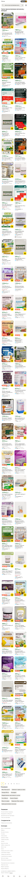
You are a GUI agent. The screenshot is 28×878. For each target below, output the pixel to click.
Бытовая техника (5, 832)
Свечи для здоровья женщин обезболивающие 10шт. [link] (7, 83)
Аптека (2, 841)
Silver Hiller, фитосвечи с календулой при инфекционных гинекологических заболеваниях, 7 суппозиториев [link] (20, 259)
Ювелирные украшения (6, 860)
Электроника (4, 835)
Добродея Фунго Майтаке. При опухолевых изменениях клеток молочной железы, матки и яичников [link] (20, 340)
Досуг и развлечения (5, 828)
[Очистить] (22, 5)
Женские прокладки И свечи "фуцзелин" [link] (20, 774)
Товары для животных (6, 854)
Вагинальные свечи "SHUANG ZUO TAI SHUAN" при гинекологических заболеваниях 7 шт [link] (19, 32)
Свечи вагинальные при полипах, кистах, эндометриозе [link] (20, 58)
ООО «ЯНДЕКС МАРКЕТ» (10, 871)
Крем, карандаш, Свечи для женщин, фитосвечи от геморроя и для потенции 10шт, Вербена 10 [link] (7, 546)
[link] (5, 790)
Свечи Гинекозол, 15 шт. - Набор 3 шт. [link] (20, 134)
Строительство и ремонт (6, 856)
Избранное (14, 876)
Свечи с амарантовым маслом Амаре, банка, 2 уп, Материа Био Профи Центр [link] (20, 444)
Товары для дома (5, 839)
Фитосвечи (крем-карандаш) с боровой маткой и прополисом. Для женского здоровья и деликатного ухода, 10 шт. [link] (7, 315)
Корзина (19, 876)
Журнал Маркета (5, 868)
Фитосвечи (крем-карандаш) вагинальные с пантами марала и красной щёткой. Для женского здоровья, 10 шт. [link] (7, 340)
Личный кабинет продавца (7, 811)
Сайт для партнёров (5, 817)
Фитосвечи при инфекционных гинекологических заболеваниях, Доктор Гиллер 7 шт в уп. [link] (7, 134)
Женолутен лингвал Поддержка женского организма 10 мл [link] (19, 521)
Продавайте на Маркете (6, 813)
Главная (3, 876)
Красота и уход (4, 843)
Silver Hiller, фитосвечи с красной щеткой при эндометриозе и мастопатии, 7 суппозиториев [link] (7, 205)
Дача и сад (3, 847)
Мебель (2, 830)
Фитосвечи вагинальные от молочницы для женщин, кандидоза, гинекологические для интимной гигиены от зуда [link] (20, 391)
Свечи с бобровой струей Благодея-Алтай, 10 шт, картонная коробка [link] (20, 366)
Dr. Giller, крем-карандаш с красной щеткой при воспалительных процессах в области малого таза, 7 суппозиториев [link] (7, 701)
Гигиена (3, 833)
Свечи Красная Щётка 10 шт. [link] (7, 626)
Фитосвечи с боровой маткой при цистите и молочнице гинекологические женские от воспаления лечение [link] (7, 418)
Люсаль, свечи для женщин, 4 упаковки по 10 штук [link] (7, 392)
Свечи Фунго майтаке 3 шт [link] (20, 495)
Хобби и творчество (5, 845)
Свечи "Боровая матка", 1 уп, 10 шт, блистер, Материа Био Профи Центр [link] (20, 315)
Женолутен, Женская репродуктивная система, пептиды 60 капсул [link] (19, 546)
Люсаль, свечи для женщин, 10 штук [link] (6, 600)
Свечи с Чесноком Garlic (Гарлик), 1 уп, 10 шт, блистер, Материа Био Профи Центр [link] (20, 750)
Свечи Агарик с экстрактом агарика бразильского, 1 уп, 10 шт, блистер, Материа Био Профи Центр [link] (20, 701)
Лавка (8, 876)
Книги (2, 848)
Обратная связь (4, 864)
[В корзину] (12, 27)
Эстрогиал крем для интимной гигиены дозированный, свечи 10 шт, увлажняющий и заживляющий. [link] (7, 676)
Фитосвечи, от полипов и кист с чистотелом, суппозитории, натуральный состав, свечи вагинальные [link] (7, 158)
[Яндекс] (11, 873)
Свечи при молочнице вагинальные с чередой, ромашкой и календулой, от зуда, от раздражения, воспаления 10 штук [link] (20, 83)
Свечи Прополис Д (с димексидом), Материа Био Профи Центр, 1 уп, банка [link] (7, 470)
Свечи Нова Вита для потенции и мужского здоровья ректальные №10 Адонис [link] (6, 232)
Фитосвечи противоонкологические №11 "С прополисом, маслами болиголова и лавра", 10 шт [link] (7, 750)
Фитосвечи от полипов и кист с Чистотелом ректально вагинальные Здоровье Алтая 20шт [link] (7, 495)
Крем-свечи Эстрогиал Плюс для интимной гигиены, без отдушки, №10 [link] (20, 470)
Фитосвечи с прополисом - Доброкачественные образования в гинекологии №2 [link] (19, 572)
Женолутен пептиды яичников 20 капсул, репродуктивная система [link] (19, 287)
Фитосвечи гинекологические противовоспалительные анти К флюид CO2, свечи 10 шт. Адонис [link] (7, 260)
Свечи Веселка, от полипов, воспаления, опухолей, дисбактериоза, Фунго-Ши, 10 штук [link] (7, 287)
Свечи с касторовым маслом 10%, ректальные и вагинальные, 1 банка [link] (20, 626)
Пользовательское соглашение (7, 863)
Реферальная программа (6, 822)
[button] (26, 5)
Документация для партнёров (7, 815)
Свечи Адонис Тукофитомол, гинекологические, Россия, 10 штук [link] (6, 58)
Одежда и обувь (4, 837)
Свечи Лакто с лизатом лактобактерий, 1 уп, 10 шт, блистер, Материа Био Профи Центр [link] (20, 676)
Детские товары (4, 858)
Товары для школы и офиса (7, 850)
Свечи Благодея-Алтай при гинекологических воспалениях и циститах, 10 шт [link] (7, 33)
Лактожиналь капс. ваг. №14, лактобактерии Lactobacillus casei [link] (20, 418)
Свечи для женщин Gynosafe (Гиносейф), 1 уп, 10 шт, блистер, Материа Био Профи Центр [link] (7, 366)
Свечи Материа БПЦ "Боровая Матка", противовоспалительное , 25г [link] (20, 232)
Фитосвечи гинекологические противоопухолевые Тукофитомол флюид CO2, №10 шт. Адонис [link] (6, 725)
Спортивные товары (5, 852)
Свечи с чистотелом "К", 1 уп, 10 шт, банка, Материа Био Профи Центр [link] (7, 571)
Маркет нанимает (5, 866)
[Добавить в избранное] (12, 14)
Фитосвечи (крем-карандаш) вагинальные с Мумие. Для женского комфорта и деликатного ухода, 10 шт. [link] (20, 651)
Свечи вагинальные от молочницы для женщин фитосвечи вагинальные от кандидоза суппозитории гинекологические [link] (7, 521)
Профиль (25, 876)
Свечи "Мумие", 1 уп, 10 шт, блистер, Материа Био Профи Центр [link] (7, 774)
